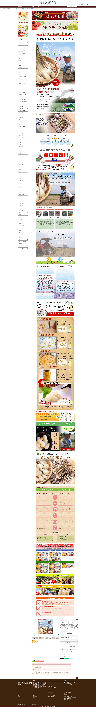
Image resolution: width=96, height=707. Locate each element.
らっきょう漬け (21, 225)
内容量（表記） (68, 642)
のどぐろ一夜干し (22, 53)
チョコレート (21, 135)
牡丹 (20, 153)
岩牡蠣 (20, 119)
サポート (50, 680)
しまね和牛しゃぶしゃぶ (23, 205)
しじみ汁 (20, 44)
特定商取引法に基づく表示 (27, 704)
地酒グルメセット (22, 243)
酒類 (19, 239)
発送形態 (68, 639)
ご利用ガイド (88, 0)
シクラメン (21, 151)
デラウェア (21, 180)
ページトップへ (77, 678)
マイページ (32, 6)
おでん (20, 74)
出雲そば (20, 214)
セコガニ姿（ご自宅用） (23, 99)
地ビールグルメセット (22, 241)
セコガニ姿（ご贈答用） (23, 101)
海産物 (20, 42)
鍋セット (20, 65)
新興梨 (20, 176)
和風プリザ (21, 146)
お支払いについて (51, 685)
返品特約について (69, 651)
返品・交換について (51, 686)
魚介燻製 (20, 46)
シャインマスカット (22, 196)
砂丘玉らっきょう (8, 8)
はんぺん (20, 72)
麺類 (19, 212)
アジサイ (20, 158)
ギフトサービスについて (52, 687)
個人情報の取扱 (34, 704)
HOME (1, 8)
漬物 (20, 230)
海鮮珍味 (20, 67)
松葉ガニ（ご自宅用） (22, 94)
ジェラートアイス (22, 137)
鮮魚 (18, 695)
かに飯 (20, 90)
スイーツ (19, 696)
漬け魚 (20, 58)
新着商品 (20, 6)
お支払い (19, 680)
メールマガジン (93, 0)
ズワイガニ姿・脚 (22, 92)
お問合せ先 (65, 680)
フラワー (20, 144)
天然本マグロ (21, 115)
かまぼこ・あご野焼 (22, 76)
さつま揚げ (21, 69)
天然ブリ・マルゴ (22, 126)
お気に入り (26, 6)
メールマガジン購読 (51, 695)
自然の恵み (4, 8)
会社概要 (20, 704)
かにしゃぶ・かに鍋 (22, 83)
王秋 (20, 178)
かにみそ (20, 87)
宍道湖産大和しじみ (22, 112)
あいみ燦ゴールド (22, 173)
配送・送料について (51, 683)
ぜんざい (20, 142)
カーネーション (21, 160)
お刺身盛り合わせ (22, 110)
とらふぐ (20, 124)
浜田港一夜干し (21, 51)
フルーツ (20, 162)
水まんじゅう (21, 133)
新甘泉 (20, 169)
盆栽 (20, 155)
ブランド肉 (20, 199)
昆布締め (20, 60)
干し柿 (20, 185)
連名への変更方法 (21, 248)
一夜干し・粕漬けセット (23, 49)
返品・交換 (35, 680)
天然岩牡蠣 (21, 117)
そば (34, 695)
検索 (77, 6)
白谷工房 (20, 237)
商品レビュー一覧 (51, 696)
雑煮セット (21, 234)
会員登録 (84, 0)
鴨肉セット (21, 210)
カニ (19, 81)
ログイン (81, 0)
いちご (20, 192)
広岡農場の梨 (21, 194)
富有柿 (20, 187)
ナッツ (20, 232)
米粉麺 (20, 216)
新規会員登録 (50, 692)
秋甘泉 (20, 171)
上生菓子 (20, 130)
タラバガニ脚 (21, 106)
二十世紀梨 (21, 164)
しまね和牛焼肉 (21, 203)
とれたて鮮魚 (21, 108)
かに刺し (20, 85)
